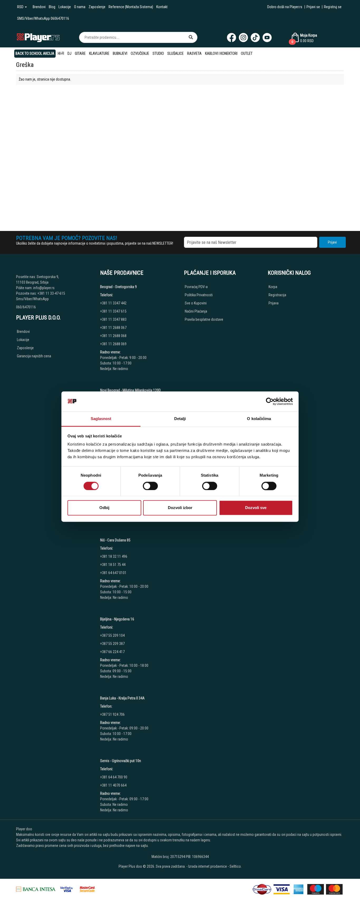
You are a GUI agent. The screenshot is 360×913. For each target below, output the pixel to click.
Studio (158, 53)
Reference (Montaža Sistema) (131, 7)
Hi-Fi (61, 53)
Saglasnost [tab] (101, 419)
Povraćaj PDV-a (196, 287)
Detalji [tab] (180, 419)
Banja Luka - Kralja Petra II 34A (122, 698)
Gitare (80, 53)
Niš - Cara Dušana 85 (115, 540)
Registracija (277, 295)
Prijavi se (313, 7)
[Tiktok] (255, 37)
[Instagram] (243, 37)
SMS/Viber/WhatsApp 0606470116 (43, 18)
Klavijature (99, 53)
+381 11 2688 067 (113, 327)
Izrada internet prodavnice (207, 866)
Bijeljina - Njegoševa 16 (117, 619)
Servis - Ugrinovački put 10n (120, 761)
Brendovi (39, 7)
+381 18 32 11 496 (113, 556)
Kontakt (162, 7)
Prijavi (332, 242)
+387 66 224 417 (112, 652)
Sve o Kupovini (196, 303)
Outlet (246, 53)
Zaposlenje (97, 7)
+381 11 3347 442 (113, 303)
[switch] (150, 486)
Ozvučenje (140, 53)
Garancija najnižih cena (34, 356)
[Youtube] (267, 37)
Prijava (274, 303)
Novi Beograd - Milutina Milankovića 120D (130, 390)
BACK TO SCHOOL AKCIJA (35, 53)
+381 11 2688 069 (113, 344)
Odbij (104, 508)
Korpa (273, 287)
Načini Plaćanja (196, 311)
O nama (79, 7)
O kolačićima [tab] (259, 419)
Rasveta (194, 53)
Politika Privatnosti (199, 295)
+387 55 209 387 (112, 643)
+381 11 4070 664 (113, 785)
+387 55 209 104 (112, 635)
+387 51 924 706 (112, 714)
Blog (52, 7)
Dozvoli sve (255, 508)
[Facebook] (231, 37)
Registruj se (333, 7)
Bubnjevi (120, 53)
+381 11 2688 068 (113, 336)
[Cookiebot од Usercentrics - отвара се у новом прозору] (270, 401)
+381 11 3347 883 (113, 319)
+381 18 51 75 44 (112, 564)
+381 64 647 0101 (113, 573)
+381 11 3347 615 (113, 311)
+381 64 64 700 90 (113, 777)
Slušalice (175, 53)
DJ (69, 53)
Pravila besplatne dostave (204, 319)
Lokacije (65, 7)
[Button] (190, 37)
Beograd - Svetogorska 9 (118, 287)
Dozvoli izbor (180, 508)
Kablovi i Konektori (221, 53)
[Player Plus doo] (38, 37)
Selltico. (236, 866)
